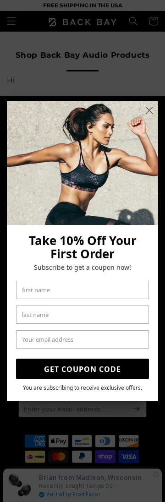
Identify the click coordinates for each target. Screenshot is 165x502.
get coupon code (82, 369)
